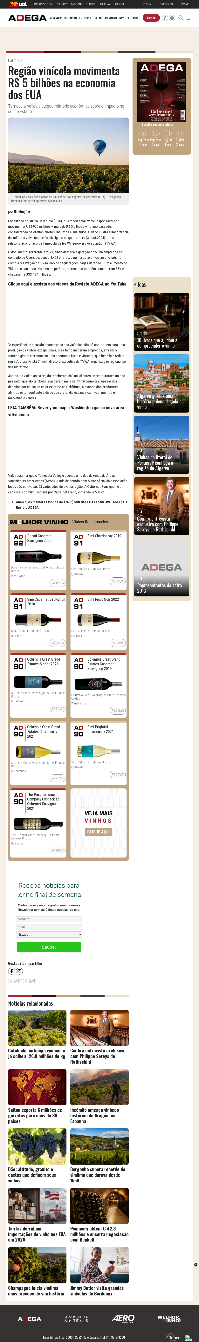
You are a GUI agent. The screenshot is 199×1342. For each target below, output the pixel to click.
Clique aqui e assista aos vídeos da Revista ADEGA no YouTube (67, 284)
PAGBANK (77, 4)
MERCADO (111, 18)
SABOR (98, 18)
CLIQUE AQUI (98, 831)
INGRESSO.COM (43, 4)
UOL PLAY (104, 4)
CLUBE (135, 18)
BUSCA (147, 4)
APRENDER (55, 18)
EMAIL (185, 4)
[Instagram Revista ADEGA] (171, 17)
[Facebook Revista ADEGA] (164, 17)
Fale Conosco (91, 1337)
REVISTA (124, 18)
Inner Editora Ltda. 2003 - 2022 (62, 1337)
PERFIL (88, 18)
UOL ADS (118, 4)
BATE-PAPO (166, 4)
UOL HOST (62, 4)
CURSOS (90, 4)
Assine (151, 18)
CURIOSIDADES (73, 18)
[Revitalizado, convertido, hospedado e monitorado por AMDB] (188, 1337)
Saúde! (49, 947)
